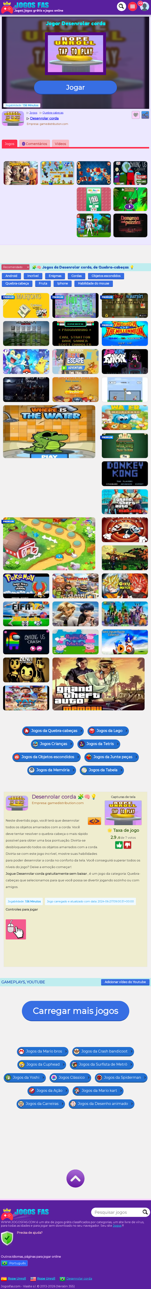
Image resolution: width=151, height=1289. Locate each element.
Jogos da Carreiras (42, 1103)
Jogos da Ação (49, 1090)
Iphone (62, 283)
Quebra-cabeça (17, 283)
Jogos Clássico (72, 1077)
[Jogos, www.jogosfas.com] (26, 7)
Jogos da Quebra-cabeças (54, 730)
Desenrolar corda (79, 1278)
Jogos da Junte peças (113, 757)
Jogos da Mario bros (44, 1051)
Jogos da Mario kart (99, 1090)
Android (11, 276)
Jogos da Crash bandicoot (104, 1051)
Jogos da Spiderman (122, 1077)
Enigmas (55, 276)
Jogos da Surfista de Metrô (103, 1064)
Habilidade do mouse (93, 283)
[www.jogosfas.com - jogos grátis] (26, 1214)
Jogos (9, 144)
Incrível (33, 276)
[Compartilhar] (145, 115)
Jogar (75, 87)
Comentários (35, 144)
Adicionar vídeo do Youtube (125, 982)
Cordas (76, 276)
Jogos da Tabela (103, 770)
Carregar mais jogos (75, 1010)
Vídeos (60, 144)
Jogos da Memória (53, 770)
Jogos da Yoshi (26, 1077)
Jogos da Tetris (100, 744)
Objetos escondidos (106, 276)
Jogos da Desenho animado (103, 1103)
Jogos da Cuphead (43, 1064)
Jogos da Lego (109, 730)
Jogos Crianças (53, 744)
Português (17, 1263)
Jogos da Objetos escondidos (48, 757)
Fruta (43, 283)
